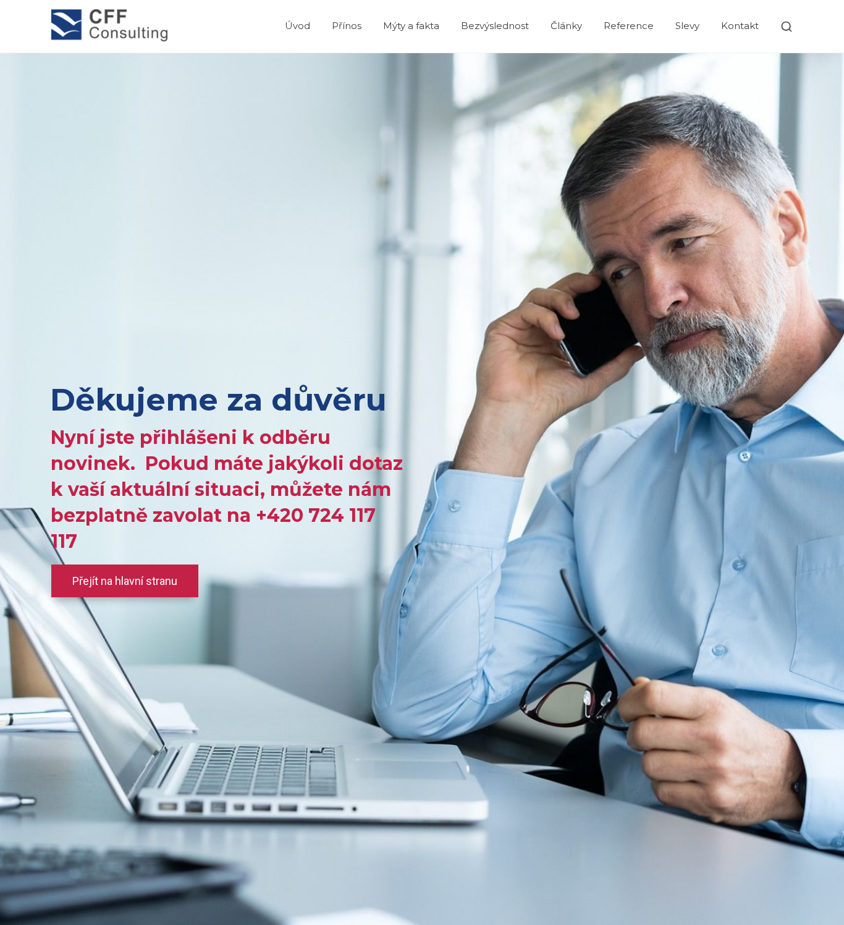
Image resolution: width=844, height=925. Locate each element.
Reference (629, 26)
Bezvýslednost (495, 26)
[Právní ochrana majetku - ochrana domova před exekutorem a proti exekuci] (109, 26)
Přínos (346, 26)
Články (566, 26)
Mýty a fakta (411, 26)
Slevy (687, 26)
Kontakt (740, 26)
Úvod (297, 26)
